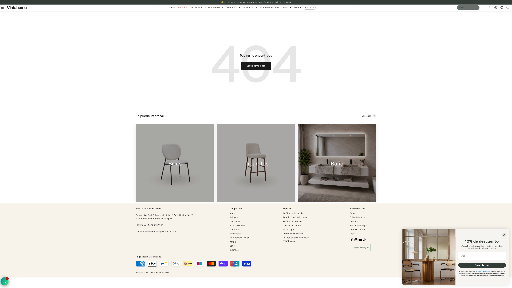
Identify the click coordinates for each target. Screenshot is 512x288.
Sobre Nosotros (357, 217)
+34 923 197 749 (155, 225)
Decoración (231, 7)
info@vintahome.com (166, 231)
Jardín (285, 7)
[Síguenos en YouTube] (360, 240)
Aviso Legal (288, 229)
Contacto (354, 221)
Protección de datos (293, 233)
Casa (352, 213)
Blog (352, 233)
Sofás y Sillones (212, 7)
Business (309, 7)
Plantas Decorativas (269, 7)
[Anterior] (159, 2)
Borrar (472, 7)
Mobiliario (195, 7)
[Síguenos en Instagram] (356, 240)
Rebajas (182, 7)
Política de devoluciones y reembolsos (296, 239)
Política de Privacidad (293, 213)
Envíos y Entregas (358, 225)
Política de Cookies (292, 221)
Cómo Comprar (357, 229)
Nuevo (172, 7)
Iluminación (248, 7)
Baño (296, 7)
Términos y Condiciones (295, 217)
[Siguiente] (352, 2)
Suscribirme (482, 265)
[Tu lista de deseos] (502, 7)
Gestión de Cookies (292, 225)
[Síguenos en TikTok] (364, 240)
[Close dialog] (504, 235)
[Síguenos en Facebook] (351, 240)
